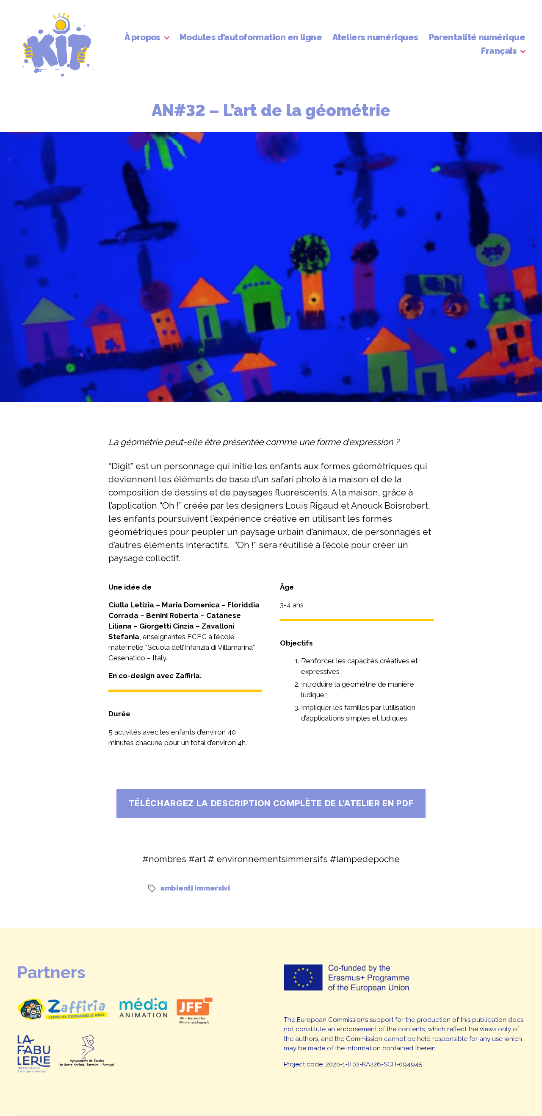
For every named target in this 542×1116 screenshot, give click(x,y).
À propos (142, 37)
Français (499, 51)
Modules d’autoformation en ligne (251, 37)
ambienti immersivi (195, 888)
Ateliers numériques (375, 37)
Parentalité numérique (477, 37)
